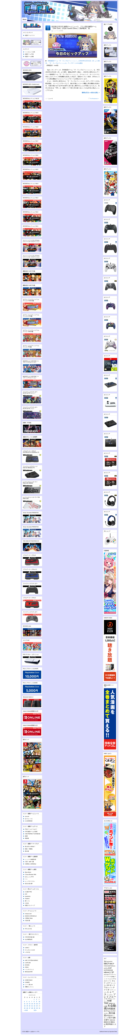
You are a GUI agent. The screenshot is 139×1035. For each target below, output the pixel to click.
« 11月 (26, 1010)
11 (24, 1003)
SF (112, 972)
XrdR (107, 974)
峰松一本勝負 (28, 849)
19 (27, 1006)
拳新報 (27, 838)
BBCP (111, 964)
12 (27, 1003)
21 (32, 1006)
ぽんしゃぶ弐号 (29, 876)
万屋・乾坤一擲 (29, 861)
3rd (105, 961)
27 (29, 1008)
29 (34, 1008)
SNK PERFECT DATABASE (32, 834)
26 (27, 1008)
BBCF (106, 963)
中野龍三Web (29, 918)
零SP (110, 1018)
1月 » (35, 1010)
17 (39, 1003)
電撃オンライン (29, 987)
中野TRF (108, 1002)
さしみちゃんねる (30, 950)
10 (39, 1001)
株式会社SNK (29, 971)
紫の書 (27, 851)
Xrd (105, 974)
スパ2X (106, 985)
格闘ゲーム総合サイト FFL (32, 1031)
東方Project (107, 1011)
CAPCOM (28, 962)
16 (37, 1003)
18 (24, 1006)
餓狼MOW (107, 1022)
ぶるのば (27, 952)
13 (29, 1003)
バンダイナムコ (29, 969)
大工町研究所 (28, 821)
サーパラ (113, 983)
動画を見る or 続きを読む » (91, 92)
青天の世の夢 (28, 883)
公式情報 (61, 30)
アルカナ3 (110, 979)
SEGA (26, 967)
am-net (27, 816)
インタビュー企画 (30, 52)
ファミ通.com (29, 984)
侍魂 (110, 1003)
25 (24, 1008)
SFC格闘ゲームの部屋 (31, 831)
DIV (26, 894)
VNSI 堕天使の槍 (29, 937)
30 (37, 1008)
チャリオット (109, 988)
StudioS (27, 898)
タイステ (110, 987)
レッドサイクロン (30, 881)
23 (37, 1006)
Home (24, 19)
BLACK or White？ (30, 846)
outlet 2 (27, 947)
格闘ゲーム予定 (29, 54)
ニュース (55, 30)
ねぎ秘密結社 (28, 939)
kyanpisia (27, 896)
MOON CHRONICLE (31, 916)
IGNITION (110, 966)
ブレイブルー (110, 995)
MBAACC (107, 972)
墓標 (26, 836)
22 (34, 1006)
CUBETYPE (28, 892)
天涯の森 (27, 920)
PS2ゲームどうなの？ (31, 829)
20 (29, 1006)
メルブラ (107, 999)
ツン (26, 879)
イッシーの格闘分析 (30, 859)
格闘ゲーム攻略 (29, 56)
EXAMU (27, 965)
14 (32, 1003)
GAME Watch (28, 980)
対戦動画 (111, 1008)
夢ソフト (27, 901)
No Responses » (94, 98)
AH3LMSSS (109, 961)
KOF (110, 968)
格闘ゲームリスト (30, 35)
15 (34, 1003)
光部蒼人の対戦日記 (30, 864)
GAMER (27, 982)
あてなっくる (28, 818)
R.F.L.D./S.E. (28, 929)
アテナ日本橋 (110, 976)
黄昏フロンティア (30, 905)
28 (32, 1008)
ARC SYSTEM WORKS (31, 960)
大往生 (27, 903)
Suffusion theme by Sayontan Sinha (108, 1031)
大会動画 (110, 1007)
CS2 (105, 966)
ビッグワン (110, 994)
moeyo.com (28, 913)
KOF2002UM (108, 970)
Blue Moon (28, 872)
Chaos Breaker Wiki (30, 874)
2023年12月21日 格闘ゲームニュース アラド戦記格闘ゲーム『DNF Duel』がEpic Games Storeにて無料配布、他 (74, 27)
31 (39, 1008)
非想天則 (112, 1020)
